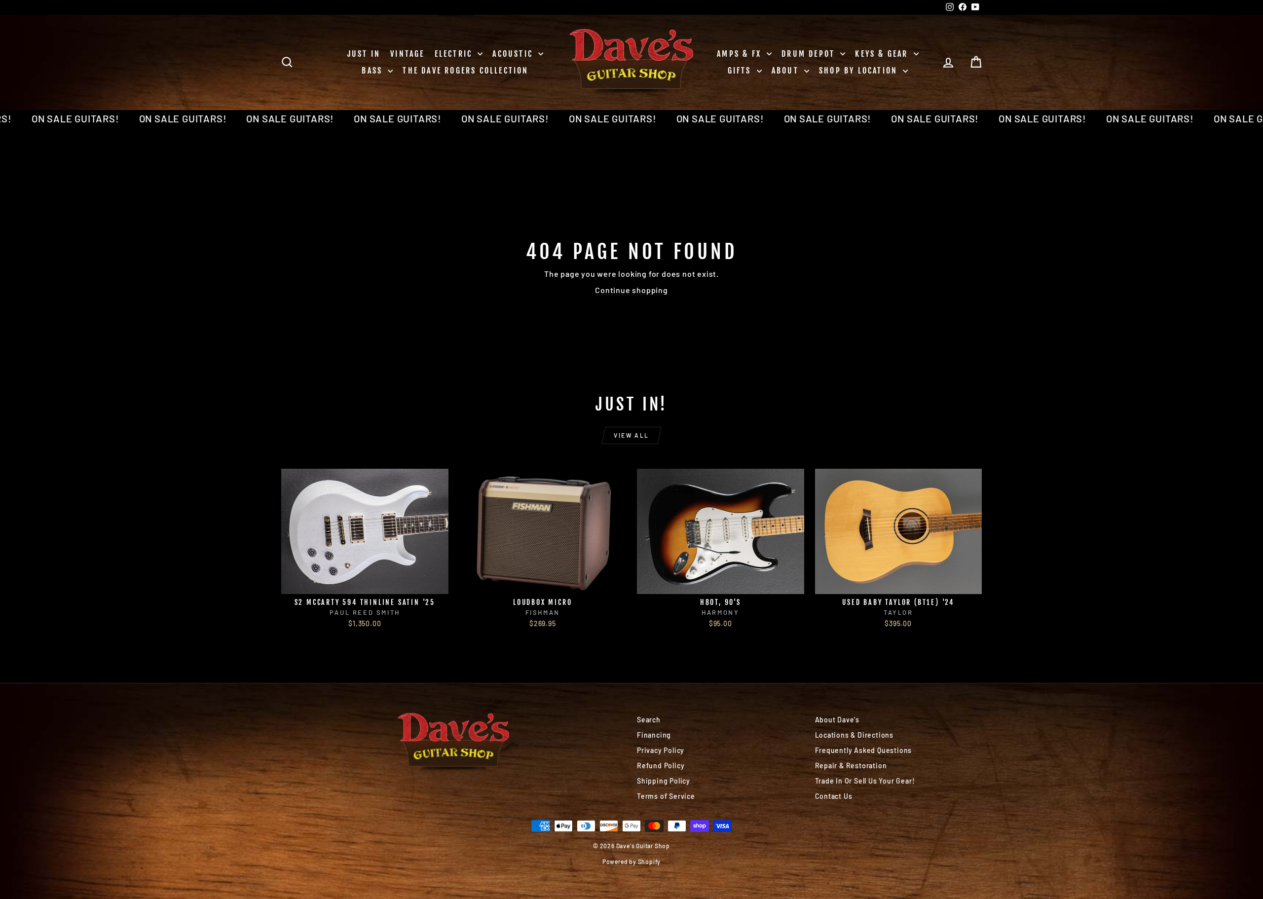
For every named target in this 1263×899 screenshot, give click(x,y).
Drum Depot (809, 54)
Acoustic (514, 54)
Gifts (741, 70)
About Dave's (837, 719)
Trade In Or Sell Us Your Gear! (865, 781)
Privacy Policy (660, 750)
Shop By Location (859, 70)
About (787, 70)
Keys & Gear (883, 54)
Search (649, 719)
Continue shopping (631, 290)
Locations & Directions (854, 735)
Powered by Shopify (631, 861)
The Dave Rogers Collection (465, 70)
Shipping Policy (663, 781)
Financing (654, 735)
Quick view (365, 583)
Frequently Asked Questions (863, 750)
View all (631, 435)
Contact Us (834, 796)
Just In (363, 54)
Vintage (407, 54)
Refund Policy (660, 765)
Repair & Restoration (851, 765)
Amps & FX (740, 54)
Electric (455, 54)
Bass (373, 70)
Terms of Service (666, 796)
